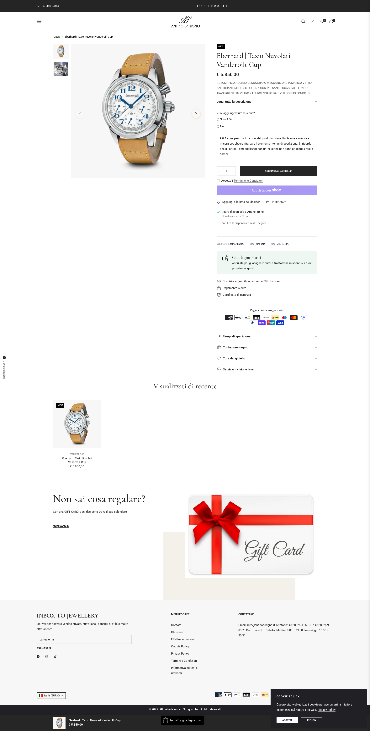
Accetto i (242, 180)
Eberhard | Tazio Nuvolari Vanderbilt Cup (77, 460)
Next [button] (196, 113)
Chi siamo (177, 632)
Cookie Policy (180, 646)
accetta (287, 720)
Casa (57, 36)
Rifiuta (311, 720)
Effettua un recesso (183, 639)
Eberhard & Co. (77, 454)
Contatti (176, 625)
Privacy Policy (180, 653)
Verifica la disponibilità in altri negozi (244, 223)
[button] (303, 21)
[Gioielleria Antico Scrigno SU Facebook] (39, 656)
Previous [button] (80, 113)
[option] (138, 111)
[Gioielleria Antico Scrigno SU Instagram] (47, 656)
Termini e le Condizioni (248, 180)
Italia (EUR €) (52, 695)
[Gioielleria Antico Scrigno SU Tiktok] (56, 656)
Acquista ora (61, 526)
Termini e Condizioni (184, 660)
